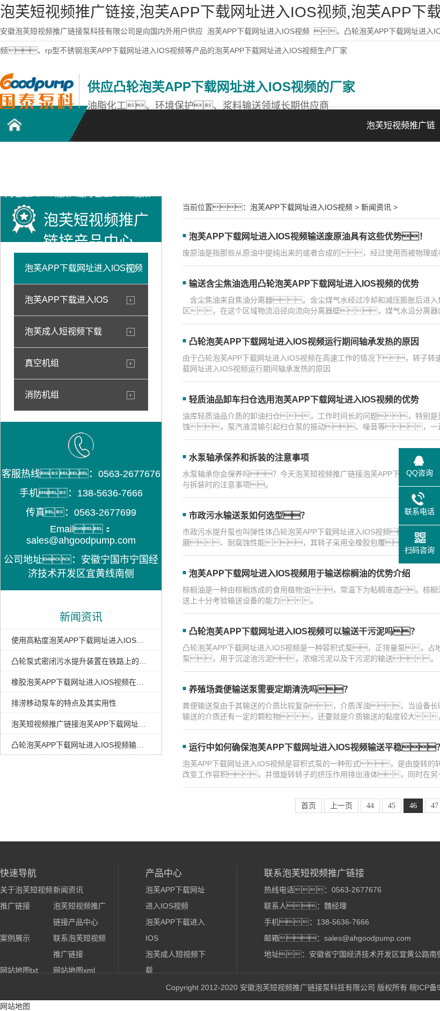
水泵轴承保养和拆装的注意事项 (249, 457)
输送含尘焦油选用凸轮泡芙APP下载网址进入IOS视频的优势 (304, 283)
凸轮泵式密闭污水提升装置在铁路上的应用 (81, 661)
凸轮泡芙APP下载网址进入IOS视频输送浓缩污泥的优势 (81, 745)
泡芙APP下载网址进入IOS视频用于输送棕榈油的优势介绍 (299, 573)
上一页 (341, 806)
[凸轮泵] (37, 106)
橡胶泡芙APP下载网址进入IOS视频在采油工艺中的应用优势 (81, 682)
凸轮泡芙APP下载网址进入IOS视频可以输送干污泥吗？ (304, 631)
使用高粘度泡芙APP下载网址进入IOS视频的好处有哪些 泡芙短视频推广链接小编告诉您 (81, 640)
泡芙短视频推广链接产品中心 (187, 167)
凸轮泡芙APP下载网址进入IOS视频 (37, 167)
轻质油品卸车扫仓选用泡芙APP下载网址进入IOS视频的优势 (304, 399)
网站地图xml (74, 970)
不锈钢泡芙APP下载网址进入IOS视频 (113, 167)
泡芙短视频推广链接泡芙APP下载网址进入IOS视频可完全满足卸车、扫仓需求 (81, 724)
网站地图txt (19, 970)
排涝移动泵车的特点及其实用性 (63, 703)
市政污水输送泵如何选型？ (249, 515)
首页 (308, 806)
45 (391, 806)
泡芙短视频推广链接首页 (400, 131)
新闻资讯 (338, 161)
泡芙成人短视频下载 (63, 331)
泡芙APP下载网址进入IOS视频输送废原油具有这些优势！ (308, 236)
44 (370, 806)
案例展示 (263, 161)
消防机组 (42, 394)
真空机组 (42, 363)
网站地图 (15, 1006)
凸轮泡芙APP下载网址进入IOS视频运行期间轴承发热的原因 (304, 341)
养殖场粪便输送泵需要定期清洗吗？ (270, 689)
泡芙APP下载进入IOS (66, 299)
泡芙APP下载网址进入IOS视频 (258, 31)
